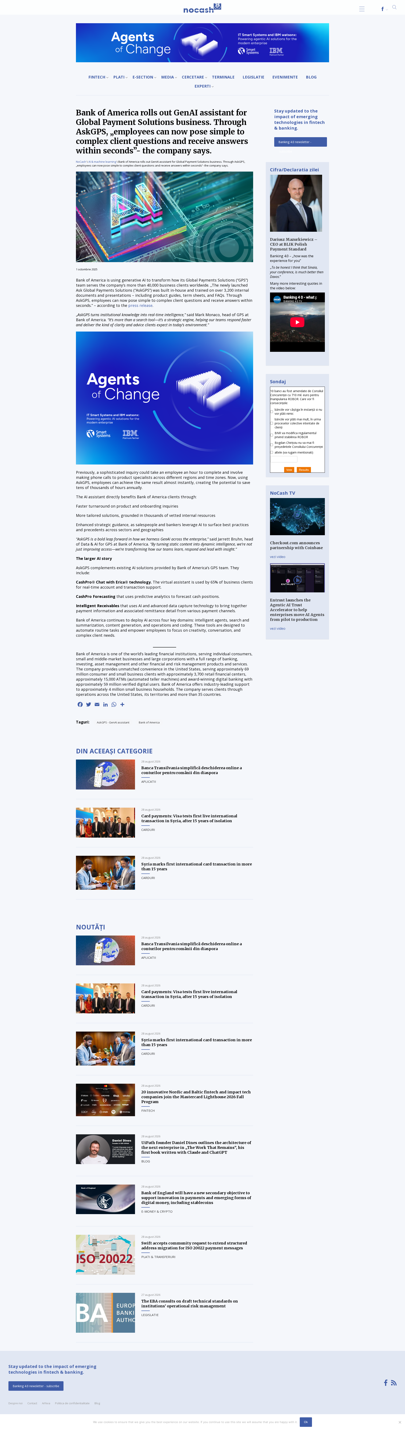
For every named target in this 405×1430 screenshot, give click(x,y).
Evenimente (285, 77)
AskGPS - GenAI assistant (113, 722)
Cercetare (193, 77)
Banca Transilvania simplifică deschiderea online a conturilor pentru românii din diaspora (191, 770)
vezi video (277, 556)
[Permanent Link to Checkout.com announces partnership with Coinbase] (297, 538)
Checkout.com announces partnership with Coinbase (296, 545)
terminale (223, 77)
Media (167, 77)
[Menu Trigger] (361, 9)
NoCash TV (282, 493)
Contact (32, 1403)
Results (304, 469)
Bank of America (149, 722)
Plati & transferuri (158, 1257)
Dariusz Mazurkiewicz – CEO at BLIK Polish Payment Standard (293, 244)
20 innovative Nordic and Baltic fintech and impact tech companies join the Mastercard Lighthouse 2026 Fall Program (196, 1097)
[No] (400, 1422)
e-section (142, 77)
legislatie (253, 77)
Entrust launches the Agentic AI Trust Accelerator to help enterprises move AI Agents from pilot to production (297, 610)
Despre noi (15, 1403)
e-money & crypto (157, 1211)
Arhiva (46, 1403)
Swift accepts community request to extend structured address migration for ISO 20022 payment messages (194, 1245)
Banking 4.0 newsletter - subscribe (294, 143)
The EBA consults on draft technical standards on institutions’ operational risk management (189, 1303)
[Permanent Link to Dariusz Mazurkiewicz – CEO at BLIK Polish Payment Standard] (296, 234)
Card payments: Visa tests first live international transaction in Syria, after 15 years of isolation (189, 818)
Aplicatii (148, 781)
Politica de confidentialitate (72, 1403)
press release (140, 305)
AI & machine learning (102, 162)
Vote (289, 469)
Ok (306, 1422)
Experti (202, 86)
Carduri (148, 829)
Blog (311, 77)
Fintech (96, 77)
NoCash (81, 162)
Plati (118, 77)
